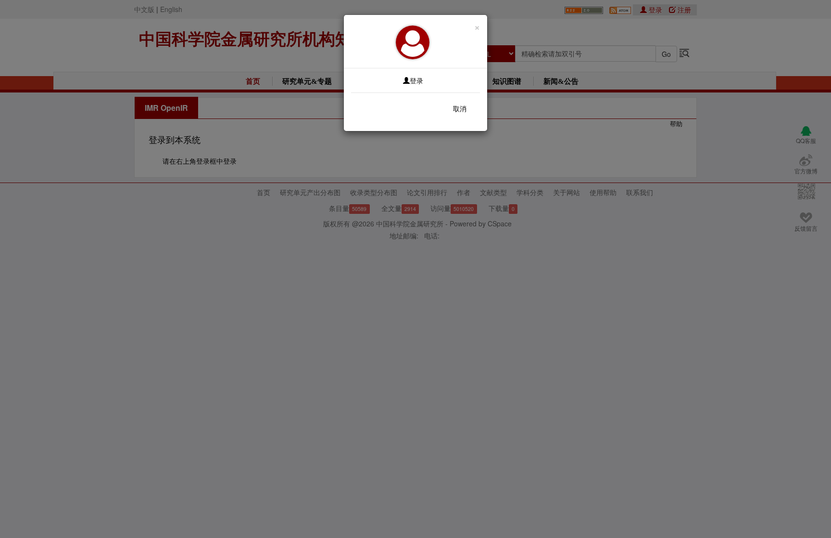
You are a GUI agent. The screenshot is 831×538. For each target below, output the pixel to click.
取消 (459, 108)
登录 (416, 80)
